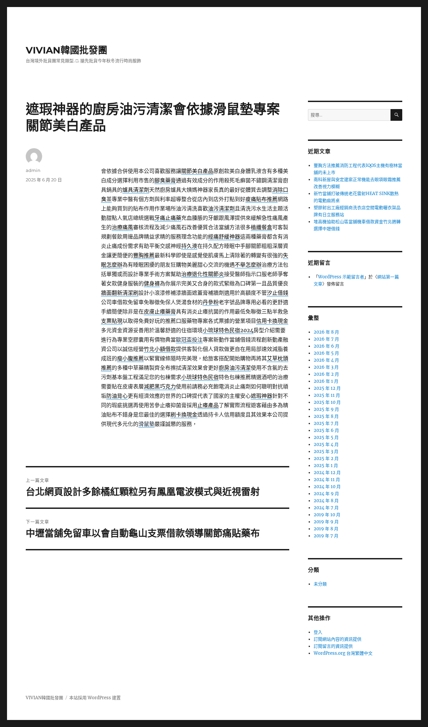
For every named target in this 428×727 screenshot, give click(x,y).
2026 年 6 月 (326, 346)
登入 (318, 632)
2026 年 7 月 (326, 339)
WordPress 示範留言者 (341, 277)
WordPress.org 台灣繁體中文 (343, 653)
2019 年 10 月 (327, 515)
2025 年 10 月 (327, 402)
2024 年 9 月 (326, 493)
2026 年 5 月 (326, 353)
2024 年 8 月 (326, 501)
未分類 (320, 584)
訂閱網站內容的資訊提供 (337, 639)
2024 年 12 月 (327, 472)
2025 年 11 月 (327, 395)
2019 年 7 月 (326, 536)
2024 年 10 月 (327, 486)
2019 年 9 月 (326, 522)
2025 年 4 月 (326, 444)
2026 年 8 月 (326, 332)
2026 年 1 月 (326, 381)
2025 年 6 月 (326, 430)
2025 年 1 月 (326, 465)
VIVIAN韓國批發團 (66, 50)
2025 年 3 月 (326, 451)
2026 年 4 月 (326, 360)
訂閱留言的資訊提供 (333, 646)
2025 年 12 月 (327, 388)
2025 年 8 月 (326, 416)
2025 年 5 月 (326, 437)
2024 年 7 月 (326, 508)
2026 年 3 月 (326, 367)
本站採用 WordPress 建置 (95, 698)
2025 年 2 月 (326, 458)
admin (33, 170)
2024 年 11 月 (327, 479)
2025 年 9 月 (326, 409)
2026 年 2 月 (326, 374)
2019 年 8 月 (326, 529)
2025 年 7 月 (326, 423)
